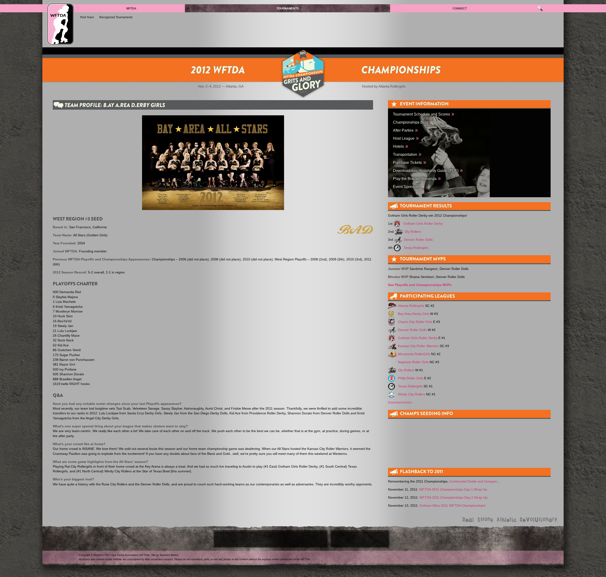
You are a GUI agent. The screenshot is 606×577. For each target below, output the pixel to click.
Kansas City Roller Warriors (418, 346)
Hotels (398, 146)
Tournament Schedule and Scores (421, 114)
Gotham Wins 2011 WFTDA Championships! (452, 505)
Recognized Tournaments (116, 17)
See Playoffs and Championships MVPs (420, 285)
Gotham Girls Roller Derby (423, 223)
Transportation (405, 154)
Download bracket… (401, 402)
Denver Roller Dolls (418, 240)
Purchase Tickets (407, 162)
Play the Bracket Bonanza (415, 178)
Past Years (87, 17)
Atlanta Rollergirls (411, 306)
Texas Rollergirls (416, 248)
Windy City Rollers (411, 394)
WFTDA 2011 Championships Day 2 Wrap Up (453, 497)
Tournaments (287, 8)
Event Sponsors (406, 186)
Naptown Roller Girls (413, 362)
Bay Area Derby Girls (413, 314)
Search (539, 8)
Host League (403, 138)
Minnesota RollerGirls (414, 354)
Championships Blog (410, 122)
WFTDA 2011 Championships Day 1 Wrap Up (453, 489)
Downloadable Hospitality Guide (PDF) (426, 170)
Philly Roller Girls (410, 378)
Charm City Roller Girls (415, 322)
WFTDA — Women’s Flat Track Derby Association (60, 24)
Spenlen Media (169, 555)
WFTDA (131, 8)
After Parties (403, 130)
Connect (460, 8)
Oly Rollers (413, 231)
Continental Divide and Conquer (473, 481)
